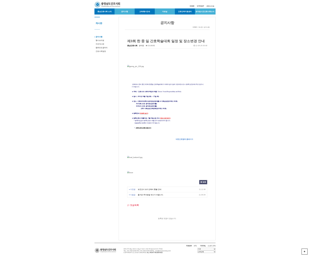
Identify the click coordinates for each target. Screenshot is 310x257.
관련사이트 (210, 6)
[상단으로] (305, 252)
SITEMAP (200, 6)
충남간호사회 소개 (104, 11)
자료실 (164, 11)
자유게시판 (100, 44)
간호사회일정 (101, 51)
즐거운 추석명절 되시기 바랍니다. (150, 195)
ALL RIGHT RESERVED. (155, 252)
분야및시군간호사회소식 (205, 11)
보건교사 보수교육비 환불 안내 (149, 189)
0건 (142, 46)
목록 (204, 182)
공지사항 (124, 11)
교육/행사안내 (144, 11)
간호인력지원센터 (185, 11)
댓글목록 (134, 205)
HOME (192, 6)
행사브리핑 (100, 40)
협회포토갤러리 (102, 48)
